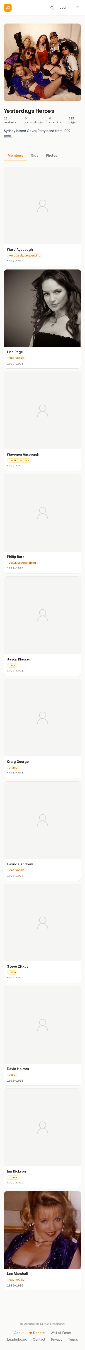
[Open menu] (77, 8)
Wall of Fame (61, 1333)
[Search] (52, 8)
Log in (65, 7)
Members (15, 155)
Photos (51, 155)
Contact (39, 1339)
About (19, 1333)
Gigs (34, 155)
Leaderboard (17, 1339)
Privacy (56, 1339)
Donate (39, 1333)
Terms (73, 1339)
